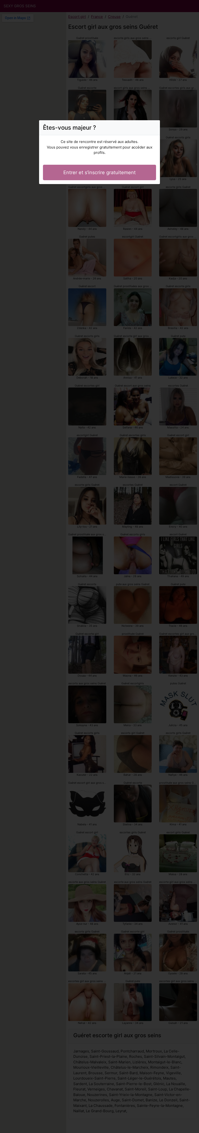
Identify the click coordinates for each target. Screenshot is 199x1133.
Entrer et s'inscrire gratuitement (99, 172)
